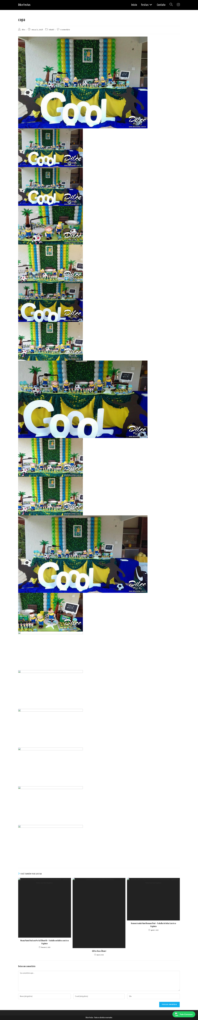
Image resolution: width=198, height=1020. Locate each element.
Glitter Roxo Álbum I (99, 951)
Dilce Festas (24, 4)
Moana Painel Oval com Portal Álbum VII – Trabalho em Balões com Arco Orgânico (44, 942)
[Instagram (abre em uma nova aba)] (178, 5)
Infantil (51, 30)
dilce (23, 30)
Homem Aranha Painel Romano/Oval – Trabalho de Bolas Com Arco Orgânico (153, 924)
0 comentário (65, 30)
